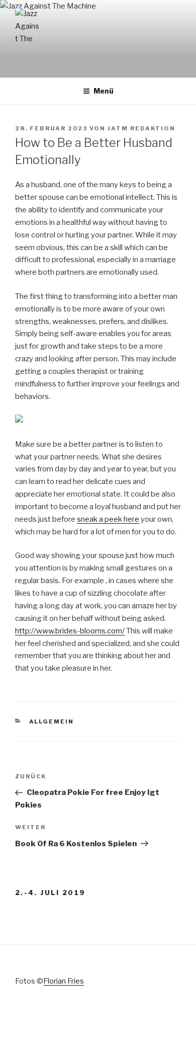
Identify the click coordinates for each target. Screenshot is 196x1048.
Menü (103, 91)
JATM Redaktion (141, 128)
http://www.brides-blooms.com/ (70, 630)
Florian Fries (63, 981)
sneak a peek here (108, 519)
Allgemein (51, 721)
